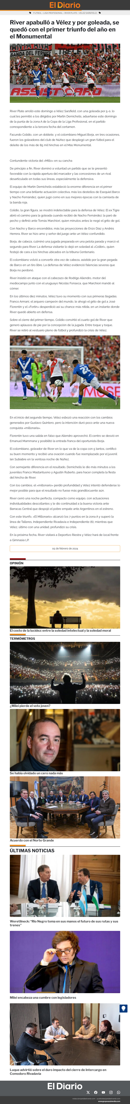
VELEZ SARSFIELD (88, 13)
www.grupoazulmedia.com (109, 1101)
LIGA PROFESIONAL (53, 13)
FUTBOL (37, 13)
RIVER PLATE (71, 13)
